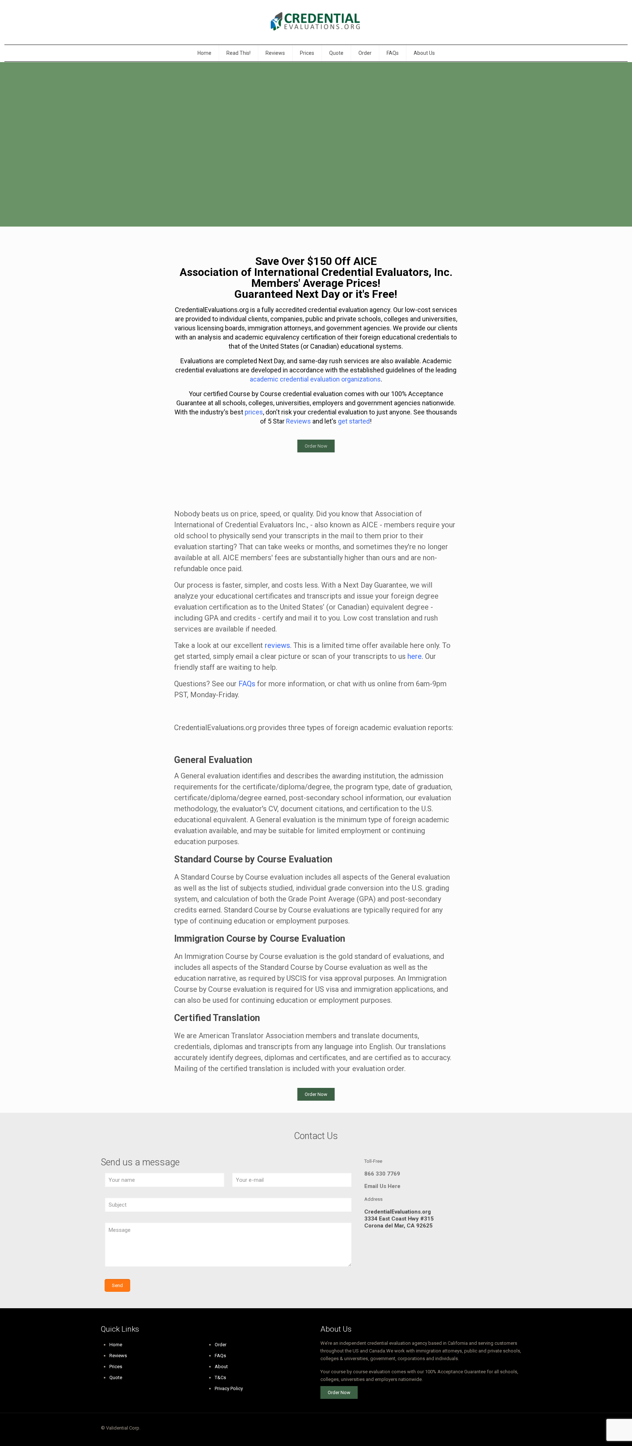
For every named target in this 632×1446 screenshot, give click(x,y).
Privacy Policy (229, 1388)
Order (220, 1344)
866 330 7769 (382, 1173)
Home (115, 1344)
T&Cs (220, 1377)
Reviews (118, 1355)
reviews (277, 645)
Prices (115, 1366)
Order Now (316, 446)
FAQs (246, 683)
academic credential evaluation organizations (315, 379)
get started (354, 421)
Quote (115, 1377)
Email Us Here (382, 1186)
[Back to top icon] (523, 1428)
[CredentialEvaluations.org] (316, 22)
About (221, 1366)
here (414, 656)
